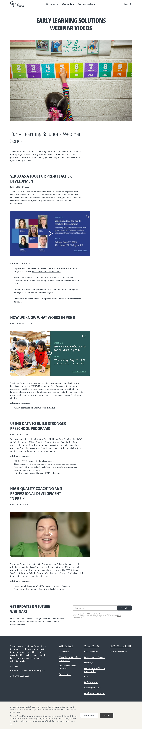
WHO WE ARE (66, 645)
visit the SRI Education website (46, 271)
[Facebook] (12, 676)
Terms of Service (115, 614)
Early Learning (91, 682)
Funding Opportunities (94, 693)
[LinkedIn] (22, 676)
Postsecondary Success (94, 657)
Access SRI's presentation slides (48, 298)
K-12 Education (91, 651)
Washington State (92, 687)
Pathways (88, 662)
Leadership (64, 651)
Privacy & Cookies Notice (48, 721)
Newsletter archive (118, 651)
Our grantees (65, 674)
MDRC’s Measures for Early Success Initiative (34, 408)
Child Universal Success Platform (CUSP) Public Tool (37, 473)
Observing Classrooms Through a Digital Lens (55, 197)
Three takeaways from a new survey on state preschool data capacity (45, 464)
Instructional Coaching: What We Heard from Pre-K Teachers (42, 586)
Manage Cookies (89, 715)
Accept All (107, 715)
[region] (71, 715)
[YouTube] (27, 676)
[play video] (50, 233)
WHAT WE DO (91, 645)
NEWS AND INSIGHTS (120, 645)
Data (86, 676)
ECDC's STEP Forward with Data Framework (34, 461)
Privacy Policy (104, 614)
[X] (17, 676)
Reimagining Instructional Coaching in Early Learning (39, 589)
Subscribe (124, 608)
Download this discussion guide (39, 292)
